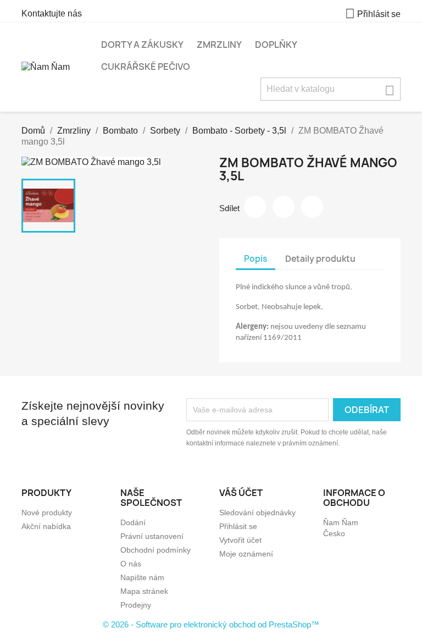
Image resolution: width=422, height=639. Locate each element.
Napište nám (142, 577)
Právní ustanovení (152, 536)
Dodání (133, 522)
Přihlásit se (238, 526)
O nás (130, 563)
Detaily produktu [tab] (320, 259)
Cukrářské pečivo (145, 66)
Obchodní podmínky (155, 550)
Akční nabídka (46, 526)
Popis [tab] (255, 259)
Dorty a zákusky (142, 44)
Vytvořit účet (240, 540)
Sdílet (255, 207)
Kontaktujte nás (51, 13)
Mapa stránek (144, 591)
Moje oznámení (246, 553)
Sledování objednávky (257, 512)
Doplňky (276, 44)
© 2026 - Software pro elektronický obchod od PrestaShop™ (211, 624)
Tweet (284, 207)
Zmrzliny (219, 44)
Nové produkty (46, 512)
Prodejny (135, 605)
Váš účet (241, 493)
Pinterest (312, 207)
